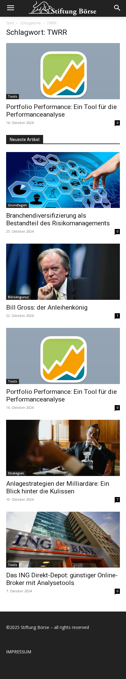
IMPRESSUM (18, 652)
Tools (12, 96)
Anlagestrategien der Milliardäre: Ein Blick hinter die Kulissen (57, 487)
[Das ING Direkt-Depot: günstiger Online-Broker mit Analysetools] (63, 540)
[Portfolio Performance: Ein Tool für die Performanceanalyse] (63, 71)
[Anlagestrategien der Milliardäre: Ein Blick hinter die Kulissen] (63, 448)
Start (10, 23)
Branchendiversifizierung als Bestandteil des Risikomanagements (58, 219)
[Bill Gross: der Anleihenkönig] (63, 272)
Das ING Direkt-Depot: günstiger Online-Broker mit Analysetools (62, 579)
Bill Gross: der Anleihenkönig (46, 307)
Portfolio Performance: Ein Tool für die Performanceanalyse (61, 110)
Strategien (16, 473)
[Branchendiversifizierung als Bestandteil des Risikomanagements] (63, 180)
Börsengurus (18, 297)
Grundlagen (17, 205)
